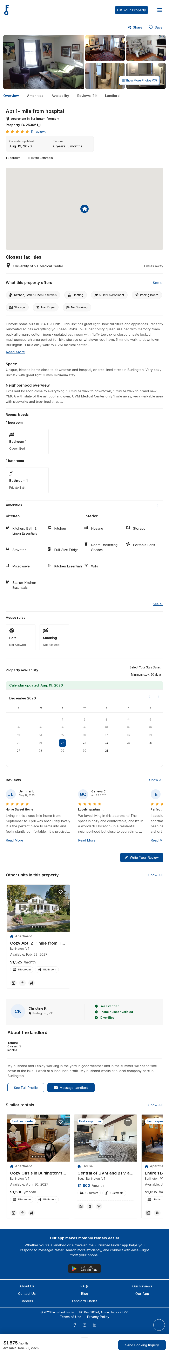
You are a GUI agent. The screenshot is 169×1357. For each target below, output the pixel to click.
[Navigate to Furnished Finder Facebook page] (74, 1325)
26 (150, 743)
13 (18, 735)
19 (150, 735)
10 (106, 727)
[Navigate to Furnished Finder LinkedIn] (94, 1325)
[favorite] (60, 892)
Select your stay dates (145, 667)
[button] (146, 674)
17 (106, 735)
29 (62, 750)
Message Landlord (74, 1088)
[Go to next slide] (157, 505)
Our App (142, 1294)
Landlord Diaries (84, 1301)
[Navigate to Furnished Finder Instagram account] (84, 1325)
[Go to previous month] (149, 696)
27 (18, 750)
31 (106, 750)
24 (106, 743)
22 (62, 743)
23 (84, 743)
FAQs (84, 1286)
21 (40, 743)
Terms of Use (70, 1317)
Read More (14, 840)
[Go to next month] (158, 696)
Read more (15, 352)
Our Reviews (142, 1286)
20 (18, 743)
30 (84, 750)
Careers (27, 1301)
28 (40, 750)
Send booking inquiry (142, 1345)
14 (40, 735)
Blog (84, 1294)
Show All (156, 780)
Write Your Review (144, 857)
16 (84, 735)
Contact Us (27, 1294)
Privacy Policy (98, 1317)
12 (150, 727)
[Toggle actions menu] (159, 1325)
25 (128, 743)
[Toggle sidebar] (160, 10)
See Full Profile (26, 1088)
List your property (131, 10)
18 (128, 735)
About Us (26, 1286)
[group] (38, 943)
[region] (38, 908)
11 (128, 727)
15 (62, 735)
